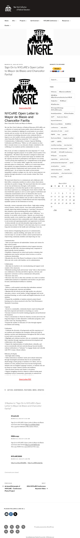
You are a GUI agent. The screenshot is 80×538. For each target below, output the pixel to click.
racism (63, 166)
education (64, 127)
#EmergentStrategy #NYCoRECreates (57, 109)
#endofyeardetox (56, 113)
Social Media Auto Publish (32, 537)
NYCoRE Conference (50, 20)
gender (65, 134)
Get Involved (34, 20)
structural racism (66, 173)
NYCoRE (53, 152)
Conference (18, 390)
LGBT (52, 141)
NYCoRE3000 (16, 456)
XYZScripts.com (50, 537)
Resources (65, 20)
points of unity (64, 159)
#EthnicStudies (69, 113)
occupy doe (62, 155)
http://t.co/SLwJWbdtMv (18, 463)
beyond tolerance (56, 120)
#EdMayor (63, 101)
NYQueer (54, 155)
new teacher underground (59, 148)
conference (54, 127)
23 (74, 200)
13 (62, 196)
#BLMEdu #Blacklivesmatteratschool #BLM (61, 96)
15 (70, 196)
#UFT (52, 117)
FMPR (53, 134)
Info (13, 20)
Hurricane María (56, 138)
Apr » (70, 210)
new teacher (68, 145)
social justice (55, 173)
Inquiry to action (68, 138)
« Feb (55, 210)
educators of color (56, 131)
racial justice (55, 166)
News (35, 390)
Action (10, 390)
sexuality (67, 169)
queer (71, 162)
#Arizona (53, 92)
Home (6, 20)
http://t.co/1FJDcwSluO (32, 424)
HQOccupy (15, 436)
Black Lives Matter (57, 124)
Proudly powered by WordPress (44, 527)
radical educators (56, 169)
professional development (59, 162)
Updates (41, 390)
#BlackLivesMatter (65, 92)
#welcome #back (62, 117)
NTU (71, 148)
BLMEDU (68, 124)
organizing (54, 159)
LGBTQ (59, 141)
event (66, 131)
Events (7, 25)
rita (21, 64)
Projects (22, 20)
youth (60, 176)
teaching (53, 176)
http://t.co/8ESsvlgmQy (35, 463)
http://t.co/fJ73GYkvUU (32, 444)
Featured (28, 390)
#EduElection (55, 104)
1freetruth (15, 416)
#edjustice (54, 101)
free (58, 134)
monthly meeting (56, 145)
